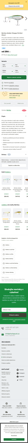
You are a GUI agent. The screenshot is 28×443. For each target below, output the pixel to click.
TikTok (20, 380)
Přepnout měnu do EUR (14, 6)
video (3, 48)
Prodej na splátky (6, 363)
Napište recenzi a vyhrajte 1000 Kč (6, 373)
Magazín (4, 377)
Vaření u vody (5, 388)
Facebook (20, 376)
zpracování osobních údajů (17, 432)
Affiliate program (6, 391)
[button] (26, 18)
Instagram (20, 373)
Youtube (20, 369)
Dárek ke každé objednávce (8, 360)
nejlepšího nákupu (14, 85)
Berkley (9, 110)
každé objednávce (14, 88)
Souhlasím (14, 439)
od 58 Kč (11, 82)
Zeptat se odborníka (14, 165)
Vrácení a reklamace (7, 354)
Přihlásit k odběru (14, 315)
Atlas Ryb (4, 380)
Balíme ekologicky (7, 357)
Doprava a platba (6, 351)
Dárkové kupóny (6, 394)
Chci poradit (7, 103)
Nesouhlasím (14, 435)
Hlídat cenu (21, 103)
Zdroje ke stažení (6, 397)
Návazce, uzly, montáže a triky (5, 383)
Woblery (8, 172)
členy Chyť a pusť (12, 55)
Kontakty (4, 348)
